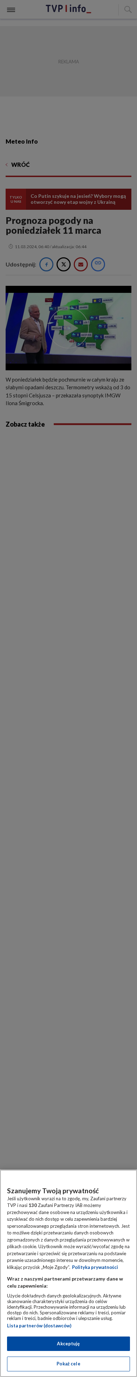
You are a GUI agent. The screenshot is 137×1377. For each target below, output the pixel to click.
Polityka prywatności (95, 1267)
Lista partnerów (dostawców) (39, 1325)
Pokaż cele (68, 1363)
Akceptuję (68, 1343)
